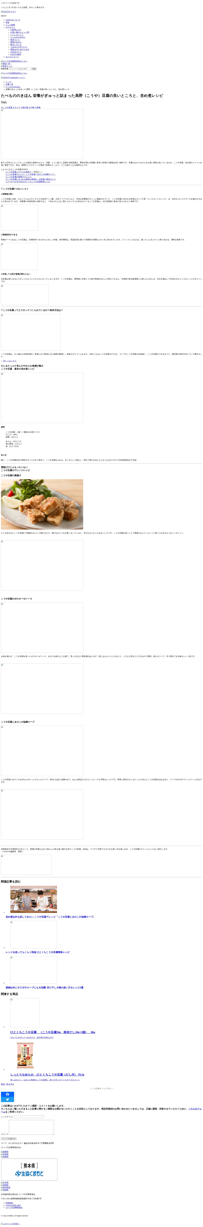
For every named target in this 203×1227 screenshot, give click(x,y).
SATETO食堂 (15, 54)
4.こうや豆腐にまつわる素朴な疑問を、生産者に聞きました (31, 179)
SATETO (13, 20)
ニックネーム (6, 1117)
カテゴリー (10, 27)
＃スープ (16, 107)
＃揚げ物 (24, 107)
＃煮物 (37, 107)
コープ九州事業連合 (14, 1207)
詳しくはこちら (9, 361)
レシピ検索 (10, 25)
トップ (8, 82)
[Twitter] (101, 1099)
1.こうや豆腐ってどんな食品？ (18, 172)
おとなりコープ (12, 57)
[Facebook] (101, 1094)
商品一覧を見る (7, 1084)
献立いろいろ (16, 45)
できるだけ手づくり (18, 47)
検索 (34, 69)
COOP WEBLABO (13, 1205)
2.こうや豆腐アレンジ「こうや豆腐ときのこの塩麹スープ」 (31, 174)
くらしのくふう (16, 35)
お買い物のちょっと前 (19, 32)
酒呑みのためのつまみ (19, 49)
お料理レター (16, 30)
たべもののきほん (17, 37)
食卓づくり (15, 40)
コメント (4, 1134)
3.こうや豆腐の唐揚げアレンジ (18, 177)
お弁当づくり (16, 52)
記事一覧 (9, 84)
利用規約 (9, 1203)
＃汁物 (31, 107)
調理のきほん (16, 42)
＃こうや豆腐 (6, 107)
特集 (7, 22)
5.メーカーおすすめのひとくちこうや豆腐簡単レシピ (28, 182)
